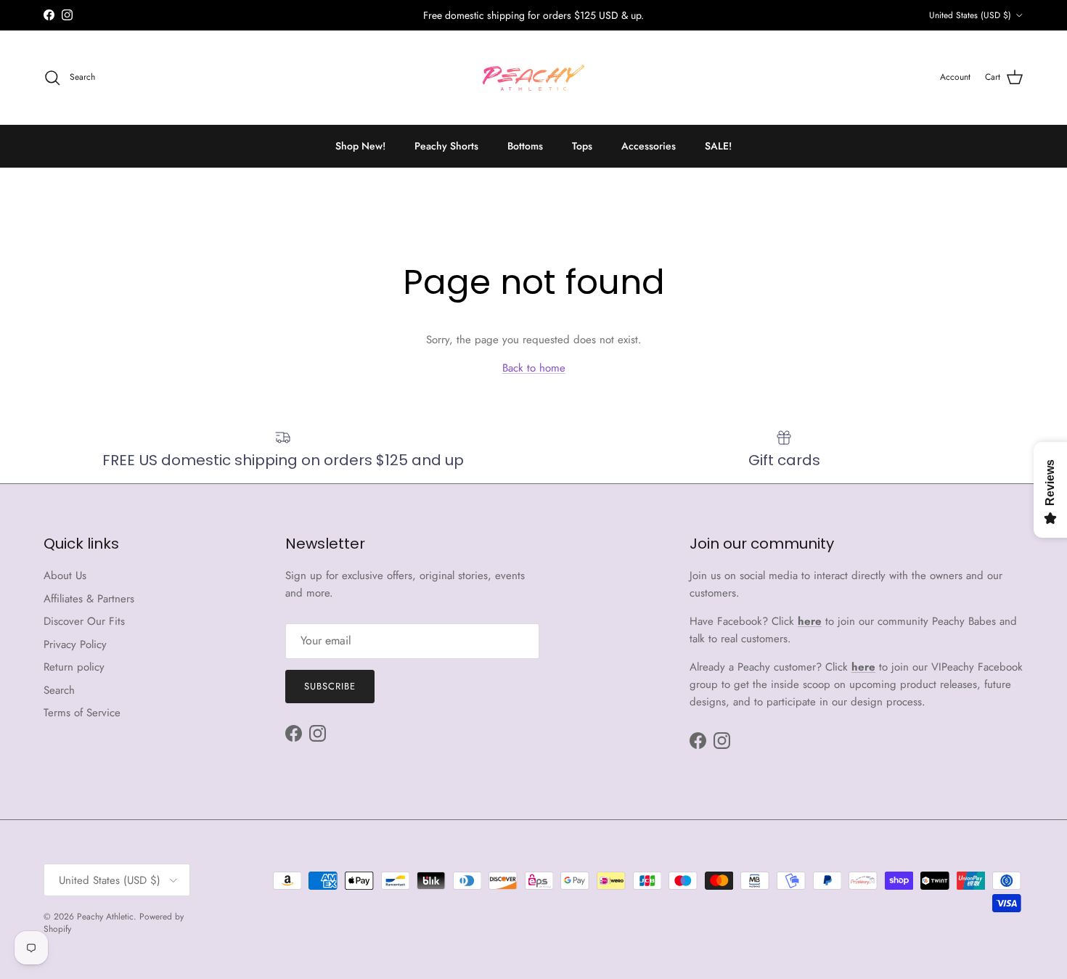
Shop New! (360, 146)
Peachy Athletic (105, 916)
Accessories (648, 146)
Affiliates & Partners (89, 599)
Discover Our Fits (84, 621)
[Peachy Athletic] (533, 77)
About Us (65, 575)
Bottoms (525, 146)
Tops (582, 146)
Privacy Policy (75, 644)
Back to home (533, 368)
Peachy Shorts (446, 146)
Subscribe (330, 686)
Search (59, 690)
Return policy (74, 667)
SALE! (718, 146)
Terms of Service (82, 713)
